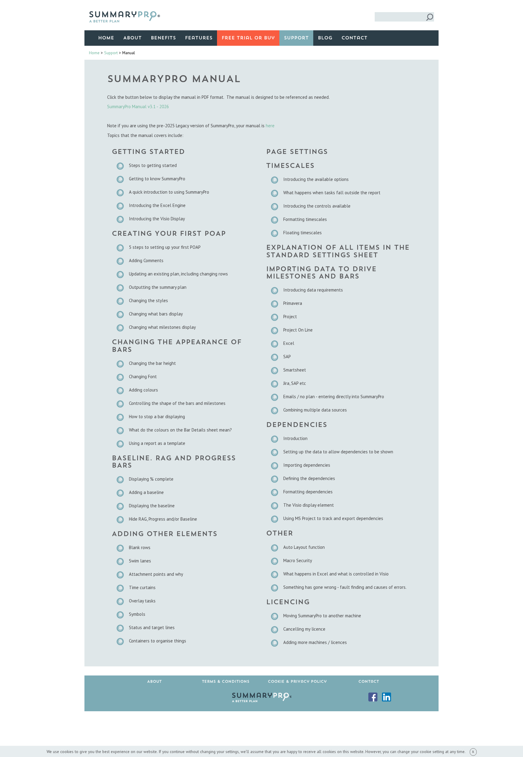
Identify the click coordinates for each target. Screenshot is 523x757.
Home (106, 38)
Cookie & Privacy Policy (297, 681)
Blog (325, 38)
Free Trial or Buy (248, 38)
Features (198, 38)
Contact (354, 38)
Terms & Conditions (225, 681)
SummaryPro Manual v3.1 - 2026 (138, 106)
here (270, 125)
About (132, 38)
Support (296, 38)
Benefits (163, 38)
